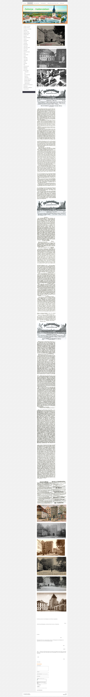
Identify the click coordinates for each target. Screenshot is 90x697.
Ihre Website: (38, 676)
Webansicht (65, 694)
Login (66, 693)
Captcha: (40, 678)
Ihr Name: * (38, 671)
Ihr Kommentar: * (39, 665)
